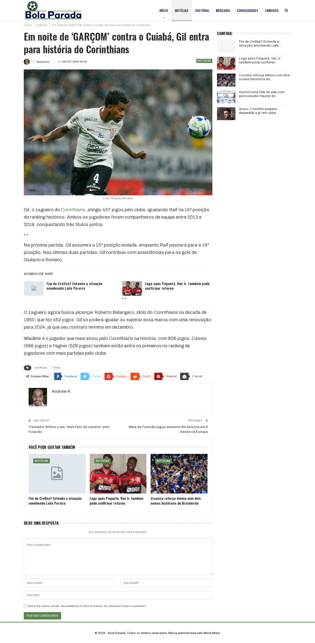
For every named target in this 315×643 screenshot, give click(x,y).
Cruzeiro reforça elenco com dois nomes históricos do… (264, 77)
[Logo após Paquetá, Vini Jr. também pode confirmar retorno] (132, 288)
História (202, 10)
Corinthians (73, 209)
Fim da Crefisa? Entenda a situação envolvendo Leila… (260, 43)
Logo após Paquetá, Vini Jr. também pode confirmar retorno (177, 286)
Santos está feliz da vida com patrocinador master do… (261, 94)
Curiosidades (247, 10)
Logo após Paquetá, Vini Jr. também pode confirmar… (260, 60)
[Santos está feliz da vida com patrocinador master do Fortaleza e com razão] (226, 96)
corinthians (41, 367)
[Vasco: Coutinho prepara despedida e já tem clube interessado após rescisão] (226, 113)
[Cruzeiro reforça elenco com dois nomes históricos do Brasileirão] (179, 474)
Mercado (223, 10)
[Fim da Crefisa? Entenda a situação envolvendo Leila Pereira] (34, 288)
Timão (56, 367)
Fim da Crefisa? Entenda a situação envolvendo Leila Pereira (74, 286)
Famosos (272, 10)
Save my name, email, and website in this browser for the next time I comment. (87, 606)
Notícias (181, 10)
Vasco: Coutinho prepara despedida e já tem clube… (259, 111)
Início (163, 10)
